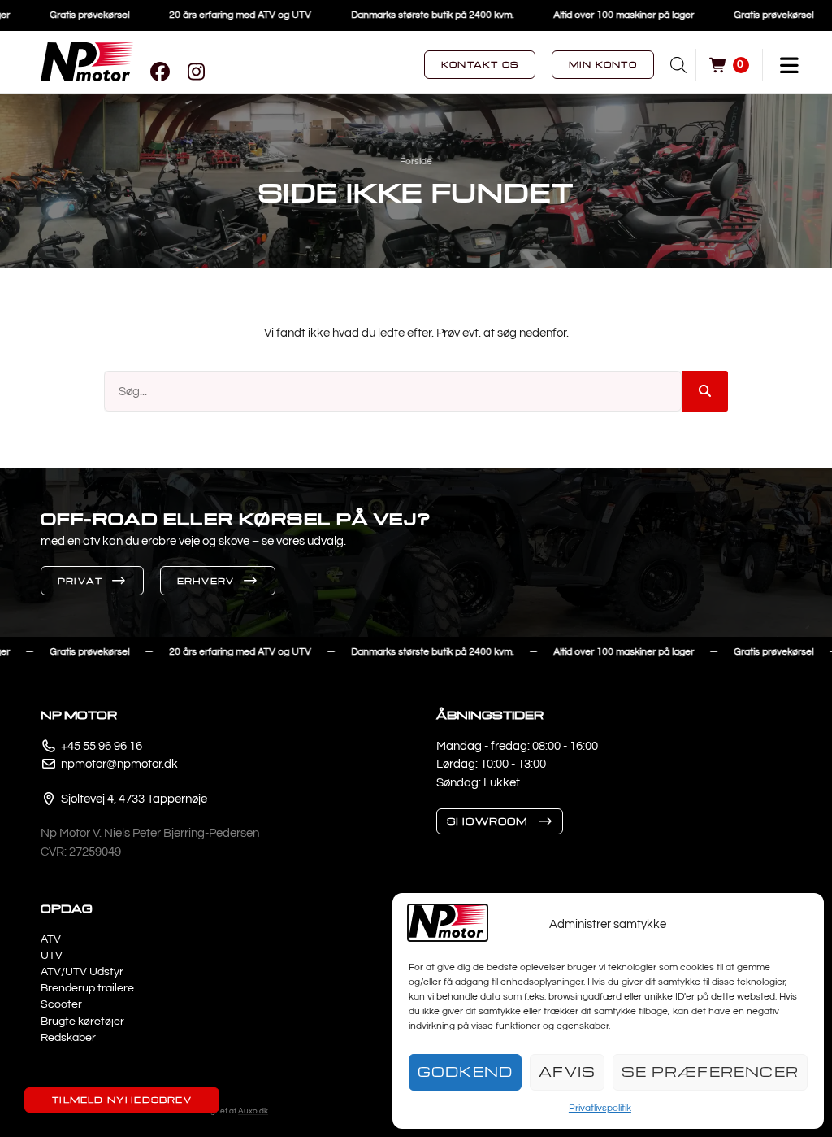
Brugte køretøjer (82, 1021)
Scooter (61, 1004)
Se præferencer (710, 1071)
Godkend (465, 1071)
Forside (416, 161)
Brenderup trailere (87, 988)
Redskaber (68, 1037)
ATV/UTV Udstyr (82, 972)
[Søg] (705, 391)
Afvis (567, 1071)
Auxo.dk (253, 1111)
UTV (52, 955)
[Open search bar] (678, 65)
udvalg (325, 541)
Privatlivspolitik (600, 1108)
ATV (51, 939)
